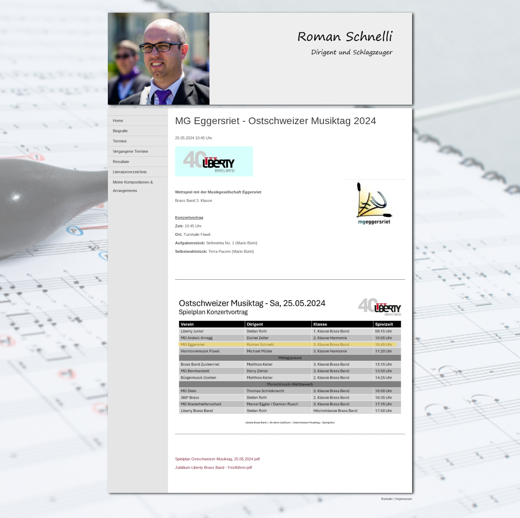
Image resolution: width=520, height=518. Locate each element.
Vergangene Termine (130, 151)
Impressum (403, 499)
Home (118, 120)
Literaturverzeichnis (130, 172)
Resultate (121, 161)
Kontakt (387, 499)
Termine (120, 141)
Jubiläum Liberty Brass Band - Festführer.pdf (213, 467)
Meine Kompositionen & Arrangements (133, 186)
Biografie (120, 131)
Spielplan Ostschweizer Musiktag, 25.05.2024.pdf (217, 459)
